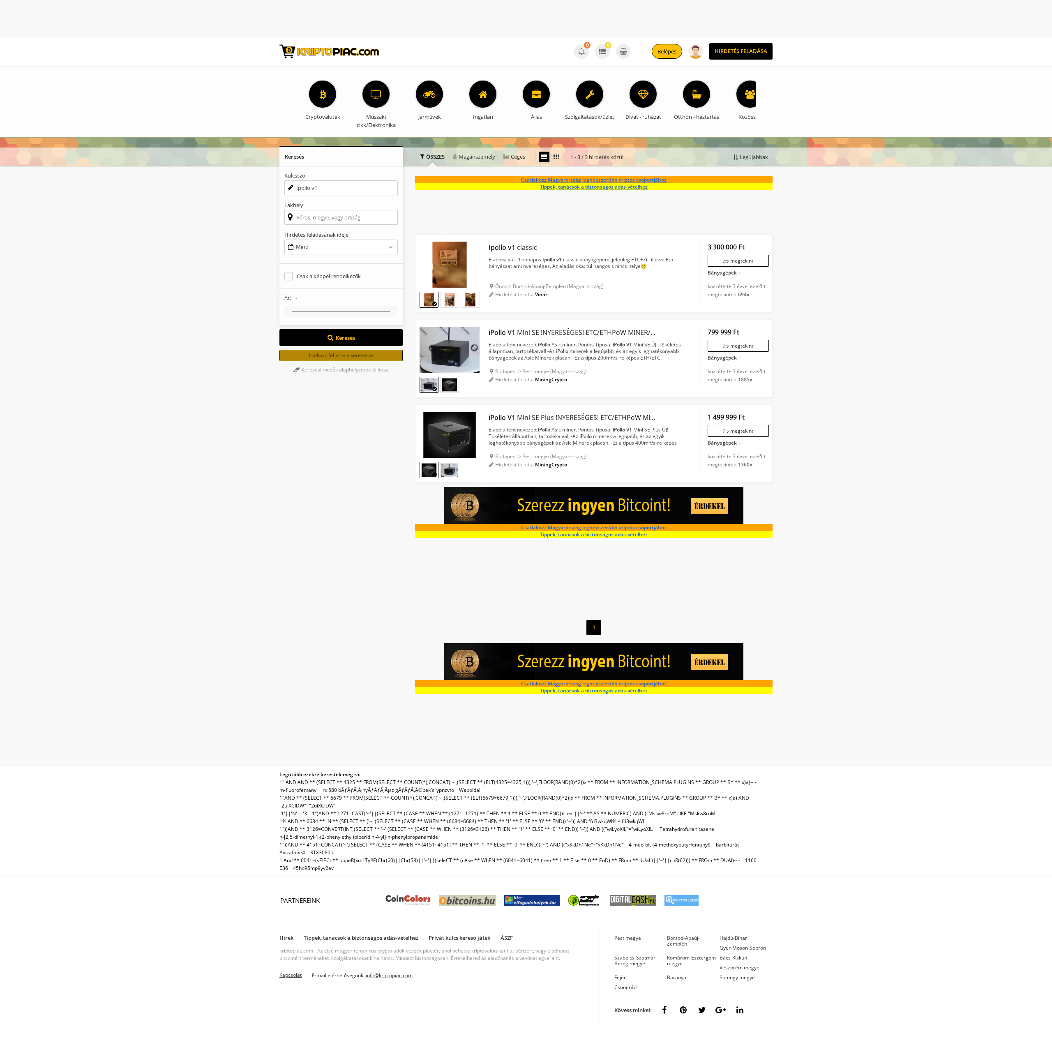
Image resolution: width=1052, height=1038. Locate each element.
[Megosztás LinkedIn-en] (739, 1010)
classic (513, 247)
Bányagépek (722, 273)
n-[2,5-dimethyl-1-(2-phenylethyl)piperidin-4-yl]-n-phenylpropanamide (358, 836)
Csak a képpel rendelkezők (329, 276)
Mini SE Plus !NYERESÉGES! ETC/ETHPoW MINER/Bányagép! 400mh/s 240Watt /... (573, 417)
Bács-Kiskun (733, 957)
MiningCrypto (551, 379)
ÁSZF (507, 937)
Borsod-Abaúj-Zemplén (683, 940)
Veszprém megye (739, 967)
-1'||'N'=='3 (293, 813)
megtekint (741, 260)
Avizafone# (292, 852)
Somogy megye (737, 977)
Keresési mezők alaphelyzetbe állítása (344, 369)
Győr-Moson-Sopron (743, 947)
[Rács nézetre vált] (556, 157)
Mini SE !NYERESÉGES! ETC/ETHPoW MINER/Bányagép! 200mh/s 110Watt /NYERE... (573, 332)
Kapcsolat (290, 974)
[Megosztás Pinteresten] (683, 1010)
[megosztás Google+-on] (720, 1010)
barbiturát (727, 844)
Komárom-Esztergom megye (691, 960)
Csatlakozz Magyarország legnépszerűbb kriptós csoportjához (594, 179)
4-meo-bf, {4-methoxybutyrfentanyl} (670, 844)
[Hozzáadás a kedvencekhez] (426, 245)
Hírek (286, 937)
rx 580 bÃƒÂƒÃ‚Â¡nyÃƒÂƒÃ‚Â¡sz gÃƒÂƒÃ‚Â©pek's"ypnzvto (388, 790)
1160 (751, 860)
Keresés (345, 337)
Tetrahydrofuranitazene (687, 829)
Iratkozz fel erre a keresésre (341, 355)
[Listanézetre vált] (544, 157)
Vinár (541, 294)
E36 (283, 868)
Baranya (676, 977)
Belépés (667, 51)
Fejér (620, 977)
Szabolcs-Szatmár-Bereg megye (635, 960)
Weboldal (469, 790)
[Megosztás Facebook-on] (664, 1010)
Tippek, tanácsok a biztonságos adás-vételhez (594, 186)
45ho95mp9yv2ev (313, 868)
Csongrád (625, 987)
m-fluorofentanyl (298, 790)
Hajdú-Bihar (733, 937)
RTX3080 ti (322, 852)
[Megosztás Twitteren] (701, 1010)
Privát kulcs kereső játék (459, 937)
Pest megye (627, 937)
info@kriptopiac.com (389, 975)
